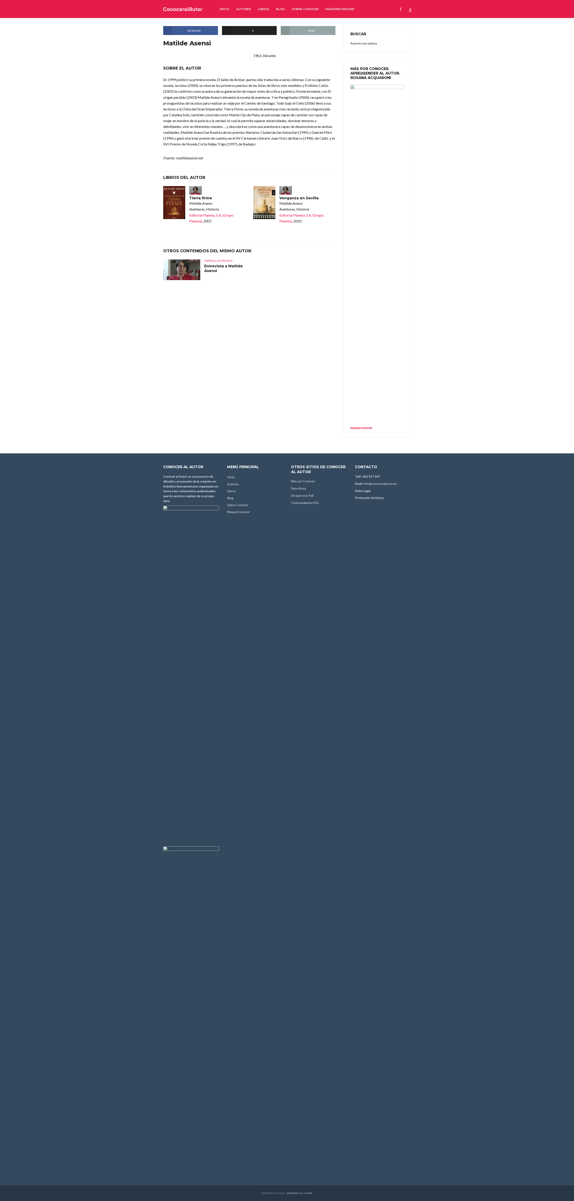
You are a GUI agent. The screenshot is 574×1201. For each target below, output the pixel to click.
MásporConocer (339, 9)
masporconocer (361, 428)
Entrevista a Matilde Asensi (223, 268)
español (210, 260)
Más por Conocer (303, 481)
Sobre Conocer (305, 9)
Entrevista (225, 260)
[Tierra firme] (174, 202)
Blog (280, 9)
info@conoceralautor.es (380, 483)
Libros (263, 9)
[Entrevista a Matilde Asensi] (181, 269)
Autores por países (363, 43)
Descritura (298, 488)
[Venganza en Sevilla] (264, 202)
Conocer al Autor (299, 1193)
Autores (243, 9)
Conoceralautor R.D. (305, 503)
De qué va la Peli (302, 495)
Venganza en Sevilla (299, 198)
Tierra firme (200, 198)
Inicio (224, 9)
